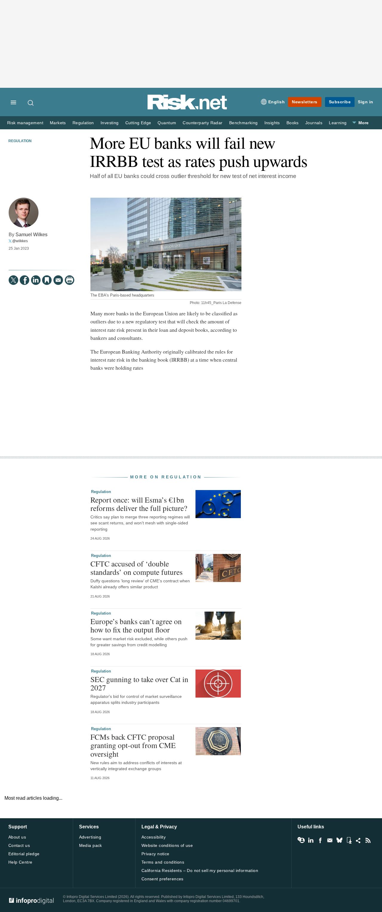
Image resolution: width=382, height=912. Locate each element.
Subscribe (340, 101)
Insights (272, 123)
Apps (348, 840)
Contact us (19, 845)
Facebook (320, 840)
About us (17, 837)
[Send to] (58, 280)
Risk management (25, 123)
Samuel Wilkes (31, 234)
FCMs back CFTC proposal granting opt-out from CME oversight (133, 745)
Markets (58, 123)
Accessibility (153, 837)
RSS (368, 840)
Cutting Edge (138, 123)
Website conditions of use (167, 845)
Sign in (365, 101)
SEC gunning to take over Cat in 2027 (139, 683)
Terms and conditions (162, 862)
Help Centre (20, 862)
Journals (313, 123)
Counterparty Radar (202, 123)
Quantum (167, 123)
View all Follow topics (301, 840)
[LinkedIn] (36, 280)
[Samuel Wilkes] (23, 213)
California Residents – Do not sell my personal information (199, 870)
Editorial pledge (24, 853)
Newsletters (305, 101)
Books (292, 123)
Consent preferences (162, 878)
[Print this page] (69, 280)
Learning (337, 123)
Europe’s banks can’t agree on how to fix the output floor (136, 625)
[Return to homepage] (187, 108)
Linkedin (310, 840)
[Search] (31, 103)
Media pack (90, 845)
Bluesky (339, 840)
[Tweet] (13, 280)
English (276, 101)
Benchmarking (243, 123)
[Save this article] (47, 280)
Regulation (83, 123)
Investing (110, 123)
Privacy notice (155, 853)
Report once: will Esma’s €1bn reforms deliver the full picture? (138, 503)
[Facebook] (24, 280)
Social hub (358, 840)
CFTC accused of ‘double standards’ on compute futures (136, 567)
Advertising (90, 837)
